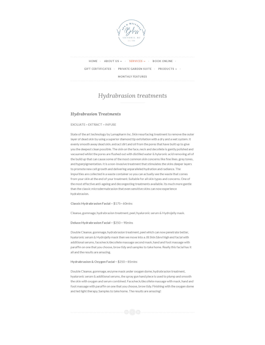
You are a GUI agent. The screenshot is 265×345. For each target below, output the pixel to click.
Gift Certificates (97, 68)
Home (93, 61)
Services (136, 61)
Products (166, 68)
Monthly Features (132, 76)
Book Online (163, 61)
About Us (111, 61)
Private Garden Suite (135, 68)
